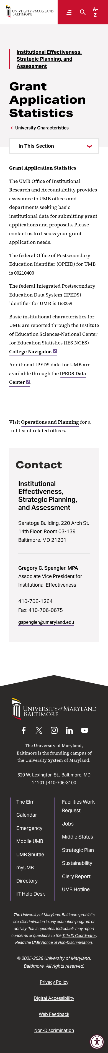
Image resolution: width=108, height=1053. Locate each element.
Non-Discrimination (54, 1030)
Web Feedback (54, 1014)
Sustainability (77, 863)
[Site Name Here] (30, 11)
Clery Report (76, 876)
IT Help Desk (30, 894)
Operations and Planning (50, 422)
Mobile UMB (29, 841)
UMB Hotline (76, 889)
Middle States (77, 837)
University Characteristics (42, 128)
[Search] (81, 12)
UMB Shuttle (30, 854)
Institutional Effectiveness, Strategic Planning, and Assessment (49, 59)
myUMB (25, 867)
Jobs (68, 824)
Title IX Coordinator (79, 935)
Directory (27, 881)
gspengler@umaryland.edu (46, 622)
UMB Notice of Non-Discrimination (62, 942)
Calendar (26, 815)
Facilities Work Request (78, 806)
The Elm (25, 802)
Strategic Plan (78, 850)
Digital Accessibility (54, 998)
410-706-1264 (35, 601)
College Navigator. (30, 351)
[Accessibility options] (97, 1042)
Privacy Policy (54, 982)
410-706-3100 (62, 783)
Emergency (29, 828)
